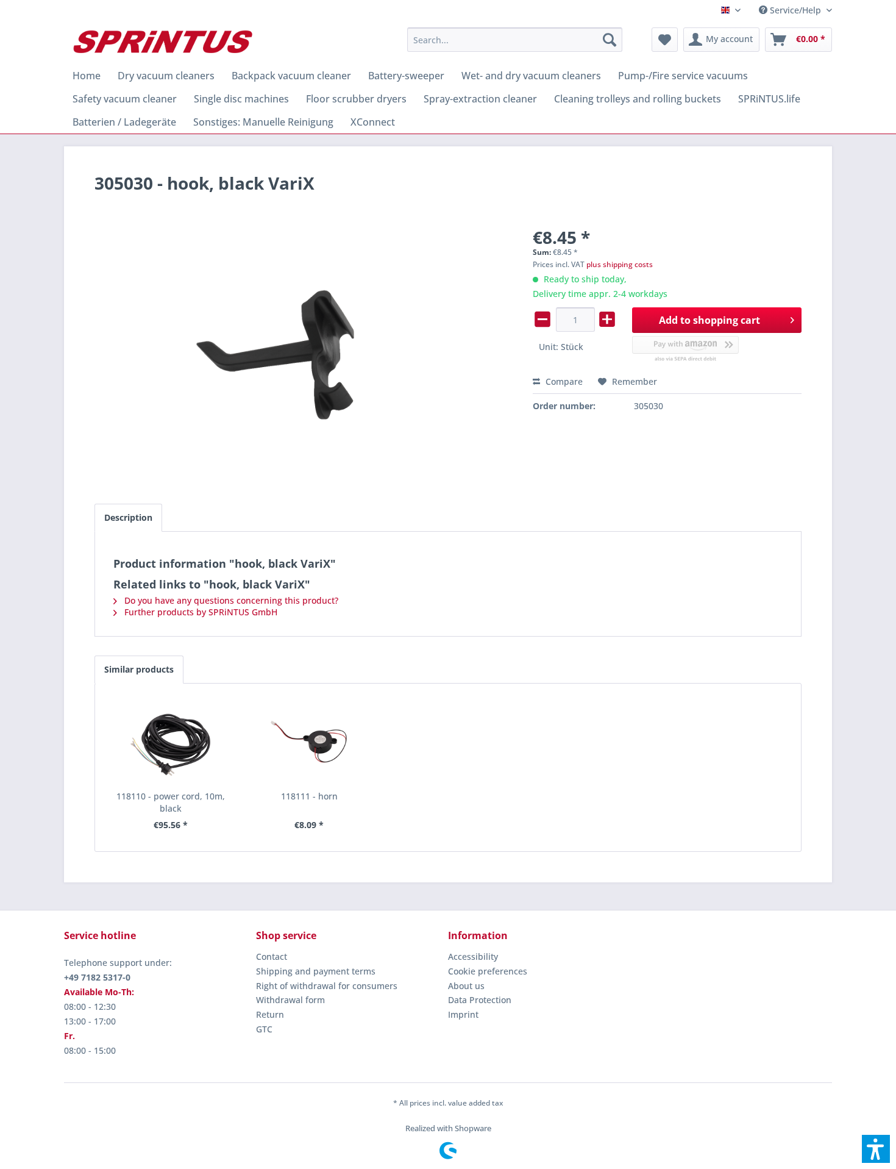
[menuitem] (791, 10)
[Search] (609, 39)
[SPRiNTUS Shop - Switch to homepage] (162, 42)
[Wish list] (665, 39)
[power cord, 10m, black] (170, 741)
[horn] (309, 741)
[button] (876, 1149)
